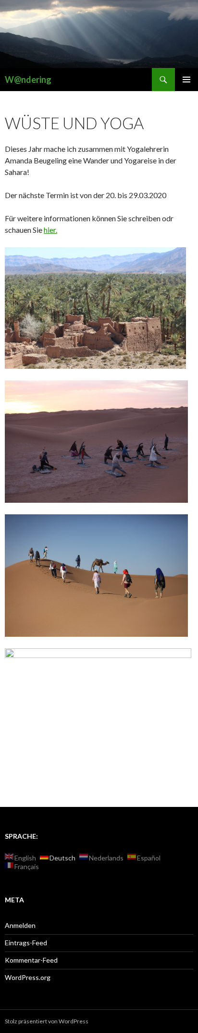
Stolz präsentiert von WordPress (46, 1021)
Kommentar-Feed (31, 960)
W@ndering (28, 79)
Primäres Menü (186, 79)
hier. (50, 229)
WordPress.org (27, 977)
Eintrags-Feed (26, 943)
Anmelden (20, 925)
